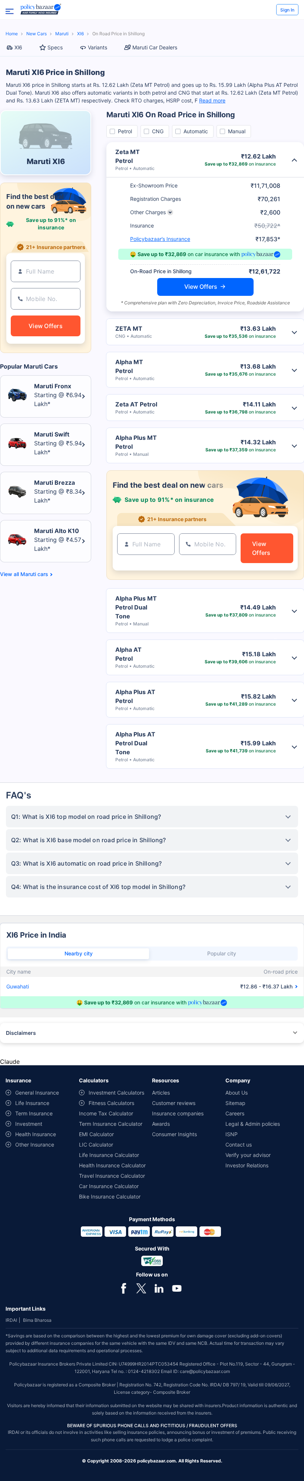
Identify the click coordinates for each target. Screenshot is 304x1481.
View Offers (200, 286)
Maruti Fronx (52, 386)
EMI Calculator (96, 1134)
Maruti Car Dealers (154, 47)
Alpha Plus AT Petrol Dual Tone (135, 743)
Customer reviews (173, 1103)
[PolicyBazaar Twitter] (141, 1288)
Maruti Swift (51, 434)
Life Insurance (32, 1103)
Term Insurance (34, 1113)
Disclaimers (21, 1033)
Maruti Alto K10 (56, 530)
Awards (161, 1124)
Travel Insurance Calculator (112, 1176)
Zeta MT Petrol (127, 156)
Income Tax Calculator (106, 1113)
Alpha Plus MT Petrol (136, 442)
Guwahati (17, 986)
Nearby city (79, 953)
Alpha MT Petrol (129, 366)
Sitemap (235, 1103)
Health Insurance (35, 1134)
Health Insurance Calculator (112, 1165)
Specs (55, 47)
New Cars (36, 33)
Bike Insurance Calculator (110, 1196)
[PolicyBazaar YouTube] (177, 1288)
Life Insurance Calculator (109, 1155)
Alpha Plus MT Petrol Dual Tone (136, 607)
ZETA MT (128, 328)
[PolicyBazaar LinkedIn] (159, 1288)
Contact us (238, 1144)
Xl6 (80, 33)
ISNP (231, 1134)
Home (12, 33)
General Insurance (37, 1092)
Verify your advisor (248, 1155)
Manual (236, 131)
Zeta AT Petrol (136, 404)
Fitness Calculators (111, 1103)
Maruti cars (34, 574)
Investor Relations (246, 1165)
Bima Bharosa (37, 1320)
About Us (236, 1092)
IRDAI (11, 1320)
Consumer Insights (174, 1134)
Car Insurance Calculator (109, 1186)
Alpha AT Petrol (128, 654)
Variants (97, 47)
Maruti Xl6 (46, 161)
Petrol (125, 131)
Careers (234, 1113)
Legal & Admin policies (252, 1124)
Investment (28, 1124)
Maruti (62, 33)
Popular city (221, 953)
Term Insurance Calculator (110, 1124)
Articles (161, 1092)
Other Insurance (34, 1144)
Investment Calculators (116, 1092)
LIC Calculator (96, 1144)
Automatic (196, 131)
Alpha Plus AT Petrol (135, 696)
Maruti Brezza (54, 482)
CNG (157, 131)
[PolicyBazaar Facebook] (123, 1288)
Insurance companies (178, 1113)
